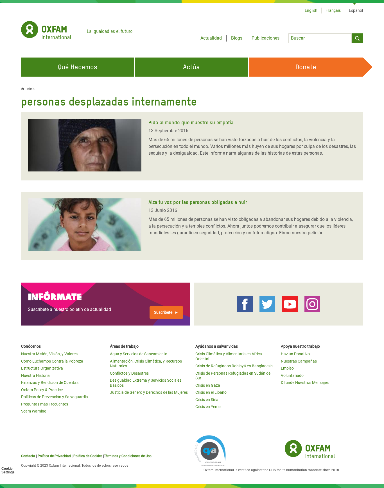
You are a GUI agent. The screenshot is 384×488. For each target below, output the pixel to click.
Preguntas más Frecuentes (44, 404)
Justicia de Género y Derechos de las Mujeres (149, 392)
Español (356, 10)
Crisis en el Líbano (211, 392)
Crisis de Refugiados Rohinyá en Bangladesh (234, 366)
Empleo (287, 368)
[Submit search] (357, 38)
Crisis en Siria (206, 399)
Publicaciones (265, 38)
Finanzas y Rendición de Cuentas (49, 382)
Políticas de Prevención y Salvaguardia (54, 397)
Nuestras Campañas (299, 361)
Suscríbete (163, 312)
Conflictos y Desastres (129, 373)
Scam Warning (33, 411)
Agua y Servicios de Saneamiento (138, 354)
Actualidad (211, 38)
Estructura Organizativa (42, 368)
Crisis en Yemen (209, 406)
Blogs (236, 38)
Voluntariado (292, 375)
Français (333, 10)
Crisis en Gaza (207, 385)
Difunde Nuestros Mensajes (305, 382)
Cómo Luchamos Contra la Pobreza (52, 361)
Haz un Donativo (295, 354)
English (311, 10)
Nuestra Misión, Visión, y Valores (49, 354)
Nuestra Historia (35, 375)
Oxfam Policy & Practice (42, 390)
